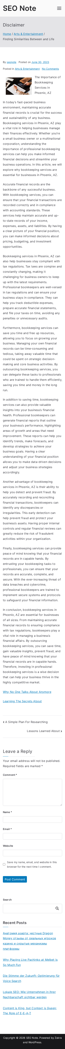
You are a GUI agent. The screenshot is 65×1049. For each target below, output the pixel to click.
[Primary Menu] (59, 8)
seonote (11, 62)
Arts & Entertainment (27, 68)
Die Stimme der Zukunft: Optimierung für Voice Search (31, 978)
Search (7, 899)
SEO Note (19, 8)
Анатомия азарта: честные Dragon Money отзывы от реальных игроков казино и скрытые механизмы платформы (29, 940)
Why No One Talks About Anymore (27, 692)
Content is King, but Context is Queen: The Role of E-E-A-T (30, 1010)
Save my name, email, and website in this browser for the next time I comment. (32, 864)
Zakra (58, 1037)
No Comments (50, 68)
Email (7, 829)
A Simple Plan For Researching (26, 722)
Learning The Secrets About (22, 701)
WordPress (34, 1042)
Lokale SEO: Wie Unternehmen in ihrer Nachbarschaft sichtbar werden (29, 994)
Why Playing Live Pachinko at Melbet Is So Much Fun (30, 962)
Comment (10, 774)
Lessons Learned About (43, 731)
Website (8, 845)
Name (7, 812)
